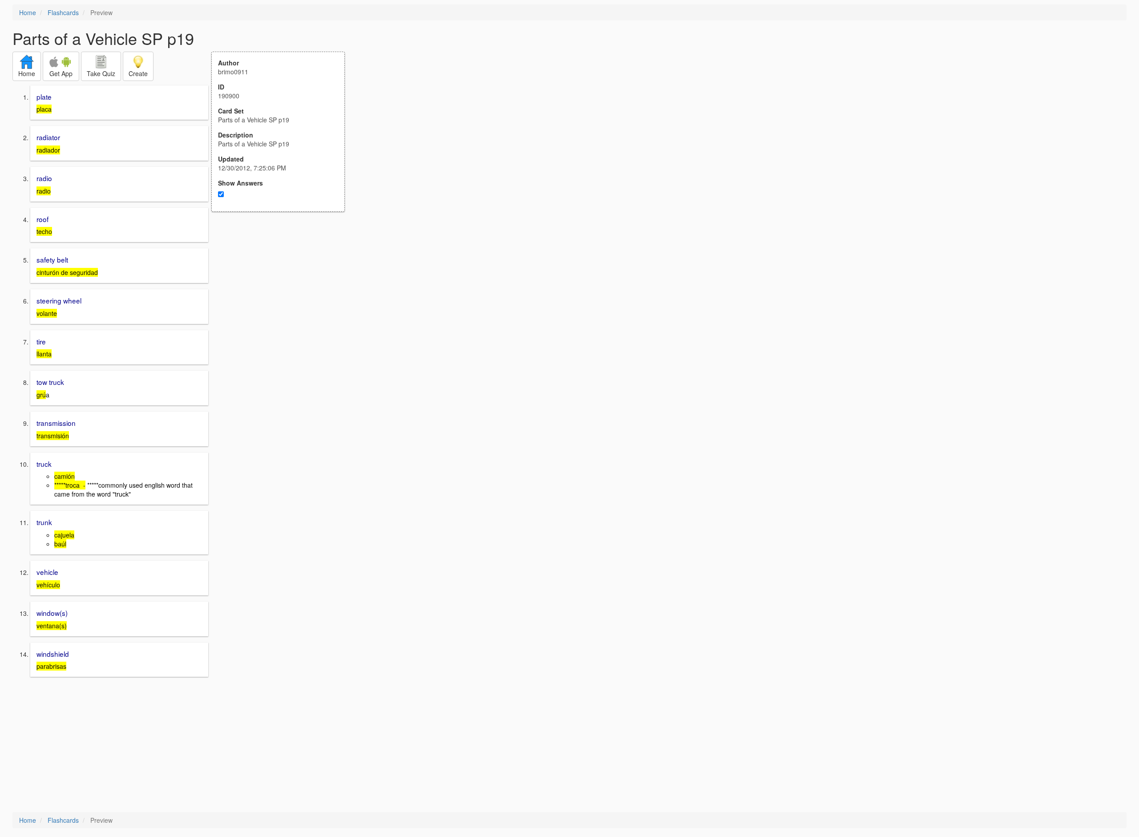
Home (27, 12)
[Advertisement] (283, 299)
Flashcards (63, 12)
